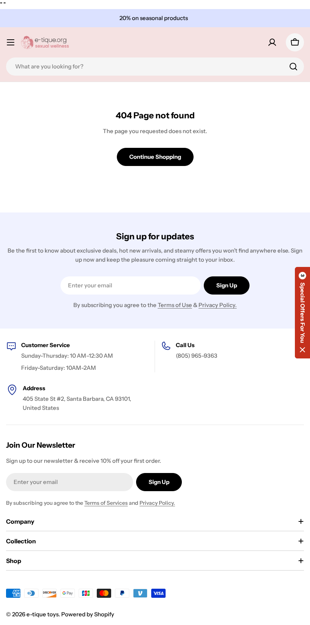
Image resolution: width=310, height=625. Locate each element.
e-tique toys (42, 614)
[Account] (272, 42)
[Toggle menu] (10, 42)
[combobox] (155, 66)
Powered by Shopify (87, 614)
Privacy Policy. (217, 305)
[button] (302, 312)
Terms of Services (106, 502)
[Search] (293, 66)
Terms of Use (175, 305)
